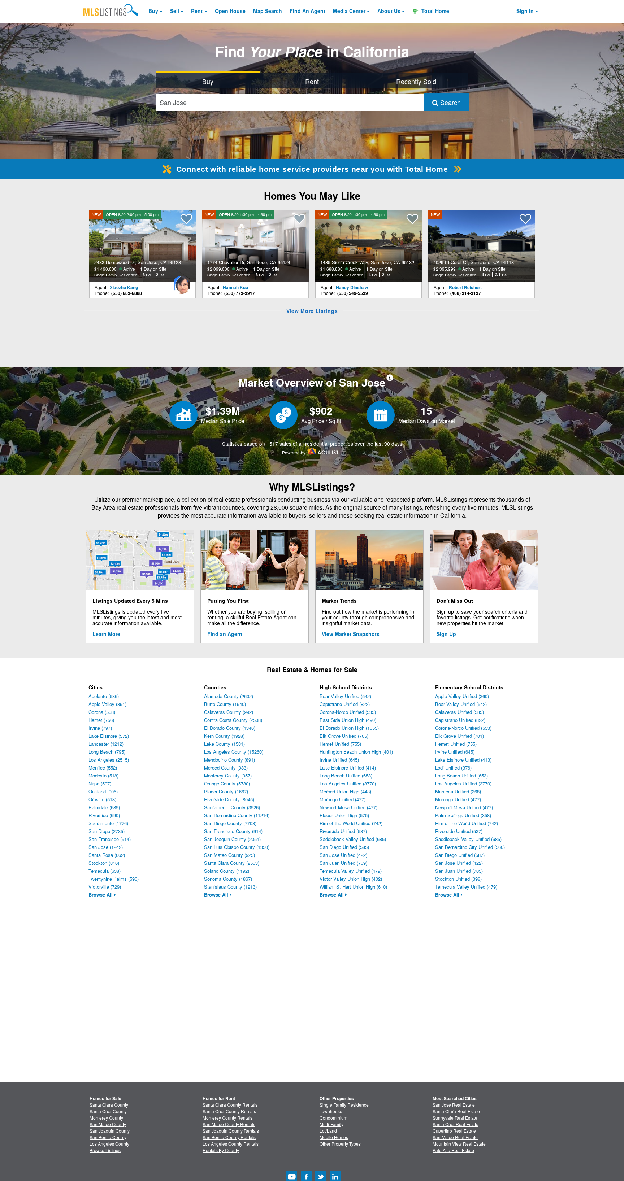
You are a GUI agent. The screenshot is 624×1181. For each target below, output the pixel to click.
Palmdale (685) (104, 807)
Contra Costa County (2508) (233, 719)
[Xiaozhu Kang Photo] (182, 282)
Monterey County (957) (228, 775)
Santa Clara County (109, 1105)
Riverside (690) (104, 815)
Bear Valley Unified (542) (345, 696)
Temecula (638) (104, 870)
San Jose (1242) (105, 847)
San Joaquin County (110, 1131)
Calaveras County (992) (228, 712)
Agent (307, 10)
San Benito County (108, 1137)
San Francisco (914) (109, 839)
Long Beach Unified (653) (346, 775)
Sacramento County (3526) (232, 807)
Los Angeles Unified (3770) (348, 783)
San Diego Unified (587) (460, 854)
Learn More (106, 633)
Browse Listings (105, 1150)
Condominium (333, 1118)
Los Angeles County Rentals (231, 1144)
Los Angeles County (109, 1144)
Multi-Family (331, 1124)
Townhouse (331, 1111)
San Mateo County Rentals (229, 1124)
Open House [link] (230, 10)
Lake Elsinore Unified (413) (463, 759)
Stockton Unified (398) (458, 878)
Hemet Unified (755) (340, 743)
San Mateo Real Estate (455, 1137)
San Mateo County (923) (229, 854)
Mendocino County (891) (229, 759)
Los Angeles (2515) (108, 759)
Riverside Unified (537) (343, 831)
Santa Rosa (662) (106, 854)
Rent (197, 10)
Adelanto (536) (103, 696)
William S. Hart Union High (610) (353, 886)
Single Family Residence (344, 1105)
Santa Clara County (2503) (231, 862)
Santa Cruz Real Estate (455, 1124)
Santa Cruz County (108, 1111)
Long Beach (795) (106, 751)
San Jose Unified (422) (343, 854)
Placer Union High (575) (344, 815)
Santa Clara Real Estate (456, 1111)
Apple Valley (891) (107, 704)
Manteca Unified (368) (458, 791)
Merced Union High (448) (345, 791)
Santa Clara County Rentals (230, 1105)
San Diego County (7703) (230, 823)
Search (449, 102)
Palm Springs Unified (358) (463, 815)
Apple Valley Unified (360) (462, 696)
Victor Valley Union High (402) (351, 878)
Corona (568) (101, 712)
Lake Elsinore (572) (108, 735)
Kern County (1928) (224, 735)
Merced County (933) (226, 767)
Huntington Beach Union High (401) (356, 751)
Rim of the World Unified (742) (351, 823)
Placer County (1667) (226, 791)
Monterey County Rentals (227, 1118)
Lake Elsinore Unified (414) (348, 767)
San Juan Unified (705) (459, 870)
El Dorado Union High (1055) (349, 727)
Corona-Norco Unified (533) (348, 712)
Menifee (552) (102, 767)
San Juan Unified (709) (343, 862)
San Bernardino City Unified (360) (470, 847)
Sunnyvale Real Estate (455, 1118)
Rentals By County (221, 1150)
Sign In (525, 10)
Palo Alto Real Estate (453, 1150)
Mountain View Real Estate (459, 1144)
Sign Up (446, 633)
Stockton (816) (103, 862)
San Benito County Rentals (229, 1137)
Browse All (101, 894)
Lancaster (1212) (106, 743)
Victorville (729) (104, 886)
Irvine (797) (100, 727)
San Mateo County (108, 1124)
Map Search (267, 10)
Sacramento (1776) (108, 823)
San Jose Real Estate (454, 1105)
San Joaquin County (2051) (232, 839)
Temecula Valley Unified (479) (351, 870)
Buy (153, 10)
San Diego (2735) (106, 831)
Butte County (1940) (225, 704)
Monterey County (106, 1118)
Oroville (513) (102, 799)
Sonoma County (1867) (228, 878)
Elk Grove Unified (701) (459, 735)
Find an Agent (224, 633)
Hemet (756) (101, 719)
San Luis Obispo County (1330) (236, 847)
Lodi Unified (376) (453, 767)
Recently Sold (416, 81)
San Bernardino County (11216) (236, 815)
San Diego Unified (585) (344, 847)
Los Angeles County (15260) (233, 751)
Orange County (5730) (227, 783)
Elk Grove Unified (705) (344, 735)
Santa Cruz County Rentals (229, 1111)
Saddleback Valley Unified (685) (353, 839)
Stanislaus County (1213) (230, 886)
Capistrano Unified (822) (345, 704)
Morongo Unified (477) (342, 799)
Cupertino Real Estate (454, 1131)
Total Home (434, 10)
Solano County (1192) (226, 870)
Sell (174, 10)
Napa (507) (99, 783)
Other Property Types (340, 1144)
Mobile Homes (334, 1137)
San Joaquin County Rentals (231, 1131)
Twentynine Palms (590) (113, 878)
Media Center (349, 10)
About (388, 10)
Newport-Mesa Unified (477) (348, 807)
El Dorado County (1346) (229, 727)
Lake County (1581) (224, 743)
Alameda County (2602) (228, 696)
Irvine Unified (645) (339, 759)
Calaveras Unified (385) (459, 712)
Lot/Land (328, 1131)
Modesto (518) (103, 775)
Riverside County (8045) (229, 799)
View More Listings (312, 310)
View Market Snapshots (351, 633)
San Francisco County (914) (233, 831)
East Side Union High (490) (348, 719)
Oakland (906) (103, 791)
